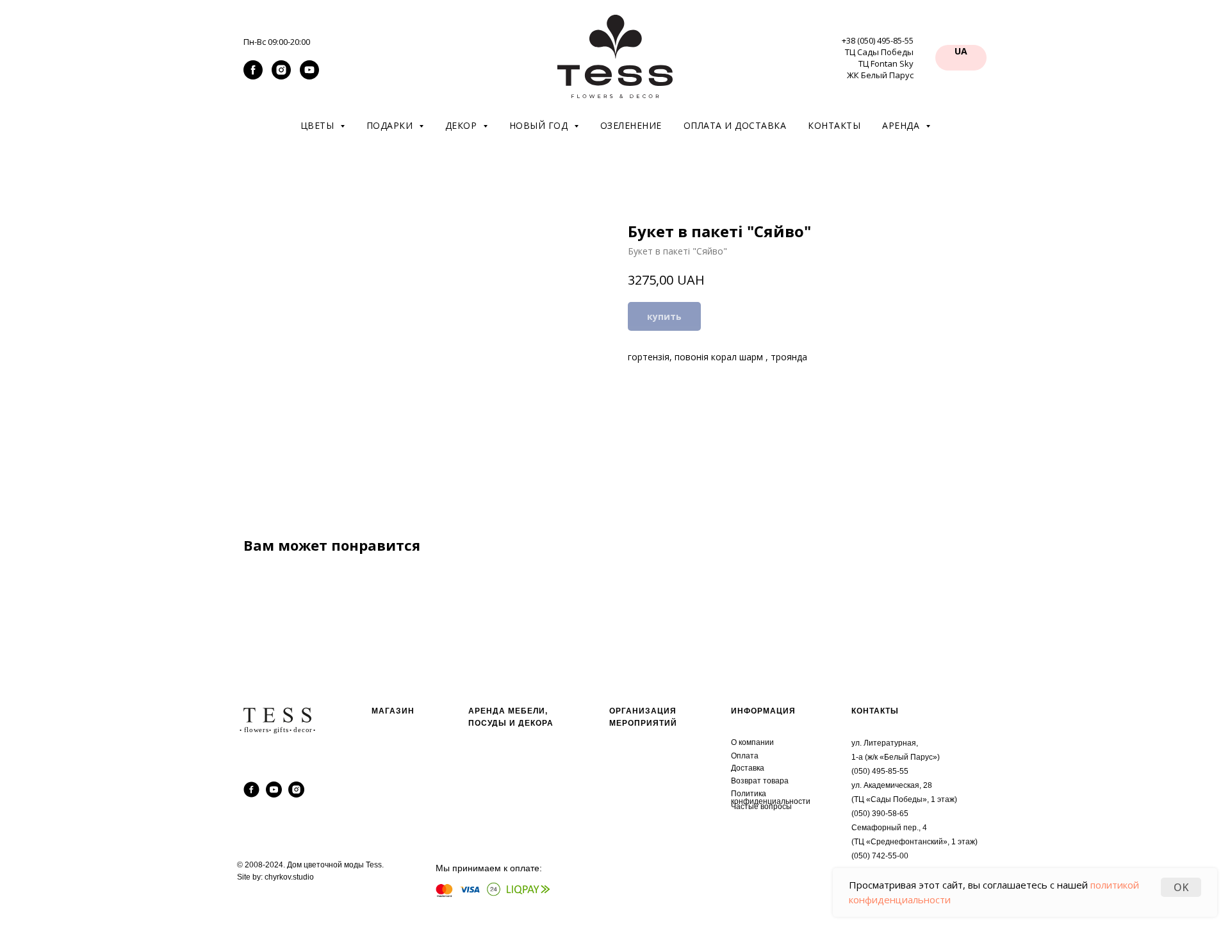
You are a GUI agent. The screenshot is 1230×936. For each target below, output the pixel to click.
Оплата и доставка (735, 125)
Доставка (747, 768)
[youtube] (309, 76)
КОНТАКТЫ (875, 710)
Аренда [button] (902, 125)
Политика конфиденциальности (770, 797)
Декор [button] (462, 125)
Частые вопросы (761, 806)
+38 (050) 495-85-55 (878, 40)
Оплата (744, 755)
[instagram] (281, 76)
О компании (752, 742)
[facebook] (253, 76)
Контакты (834, 125)
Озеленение (631, 125)
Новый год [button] (540, 125)
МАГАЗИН (393, 710)
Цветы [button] (318, 125)
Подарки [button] (391, 125)
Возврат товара (760, 780)
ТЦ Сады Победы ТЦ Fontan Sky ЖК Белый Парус (879, 63)
